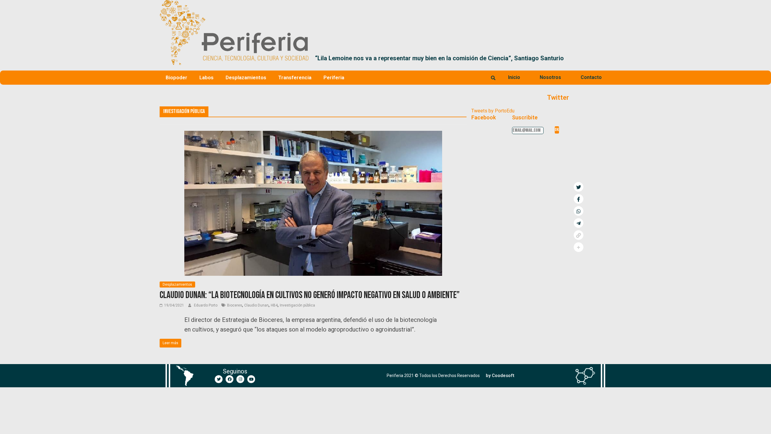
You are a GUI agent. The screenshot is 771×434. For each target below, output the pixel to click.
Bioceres (234, 305)
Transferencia (294, 77)
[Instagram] (240, 379)
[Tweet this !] (578, 187)
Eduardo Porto (206, 305)
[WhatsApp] (578, 211)
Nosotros (550, 77)
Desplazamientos (246, 77)
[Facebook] (229, 379)
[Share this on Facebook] (578, 199)
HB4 (274, 305)
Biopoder (176, 77)
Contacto (591, 77)
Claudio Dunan (256, 305)
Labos (206, 77)
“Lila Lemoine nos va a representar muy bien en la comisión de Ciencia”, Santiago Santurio (439, 58)
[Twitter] (219, 379)
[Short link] (578, 235)
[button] (604, 58)
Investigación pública (297, 305)
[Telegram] (578, 223)
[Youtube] (251, 379)
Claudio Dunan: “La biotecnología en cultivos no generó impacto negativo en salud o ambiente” (310, 295)
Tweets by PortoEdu (492, 111)
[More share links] (578, 247)
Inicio (514, 77)
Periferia (333, 77)
